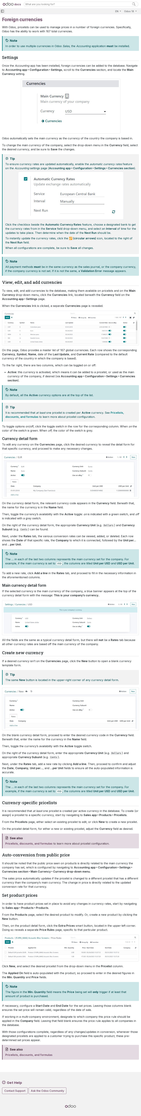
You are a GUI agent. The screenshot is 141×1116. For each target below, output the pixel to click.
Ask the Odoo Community (47, 1090)
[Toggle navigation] (2, 11)
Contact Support (14, 1090)
